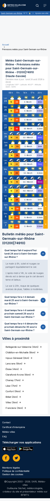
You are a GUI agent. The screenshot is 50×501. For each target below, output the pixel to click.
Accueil (5, 44)
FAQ (4, 436)
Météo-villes (8, 431)
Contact (6, 422)
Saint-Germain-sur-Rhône (11, 13)
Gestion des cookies (12, 474)
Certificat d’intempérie (13, 427)
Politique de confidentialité (15, 471)
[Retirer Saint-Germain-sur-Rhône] (33, 13)
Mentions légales (11, 467)
